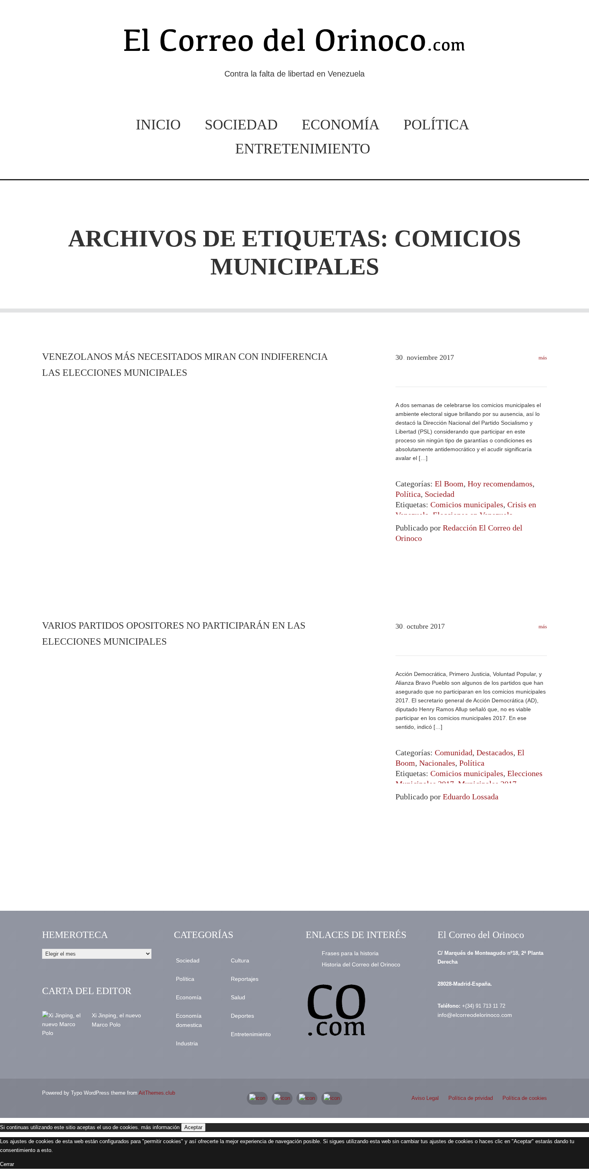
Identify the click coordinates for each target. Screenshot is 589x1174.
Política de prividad (470, 1098)
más (542, 358)
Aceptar (193, 1127)
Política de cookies (524, 1098)
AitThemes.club (157, 1093)
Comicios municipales (466, 504)
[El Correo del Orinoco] (294, 43)
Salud (238, 997)
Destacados (494, 752)
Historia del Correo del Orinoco (361, 964)
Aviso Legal (425, 1098)
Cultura (240, 960)
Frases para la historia (350, 953)
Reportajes (244, 979)
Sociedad (241, 125)
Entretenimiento (302, 149)
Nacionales (437, 762)
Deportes (242, 1016)
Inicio (158, 125)
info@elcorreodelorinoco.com (475, 1015)
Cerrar (7, 1164)
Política (436, 125)
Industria (187, 1043)
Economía (340, 125)
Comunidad (453, 752)
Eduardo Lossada (470, 796)
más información (160, 1127)
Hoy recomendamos (500, 483)
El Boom (449, 483)
